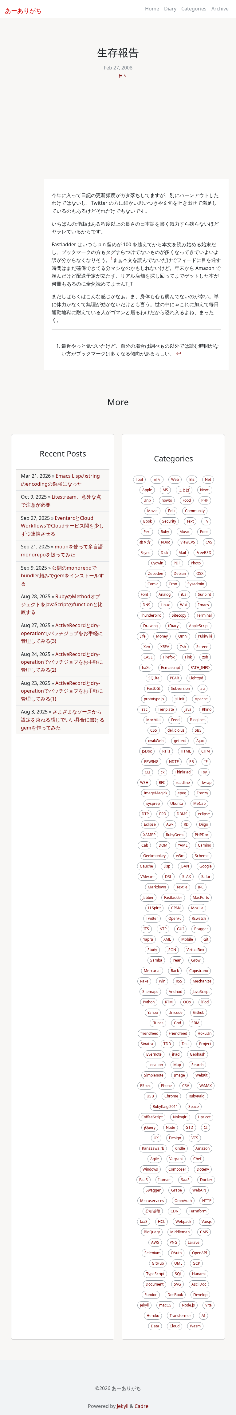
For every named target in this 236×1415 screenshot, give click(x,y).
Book (147, 521)
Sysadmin (195, 584)
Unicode (175, 1012)
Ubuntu (176, 803)
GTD (189, 1127)
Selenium (152, 1252)
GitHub (158, 1263)
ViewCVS (187, 542)
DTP (145, 813)
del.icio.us (175, 730)
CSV (185, 1085)
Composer (177, 1169)
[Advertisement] (118, 133)
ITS (146, 928)
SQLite (153, 678)
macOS (165, 1305)
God (177, 1023)
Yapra (148, 939)
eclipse (204, 813)
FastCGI (153, 688)
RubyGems (175, 834)
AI (203, 1315)
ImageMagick (155, 793)
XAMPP (149, 834)
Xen (147, 646)
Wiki (183, 604)
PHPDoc (202, 834)
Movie (152, 510)
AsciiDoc (198, 1284)
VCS (194, 1137)
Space (193, 1106)
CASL (148, 657)
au (202, 688)
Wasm (195, 1326)
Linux (165, 604)
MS (165, 489)
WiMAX (205, 1085)
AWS (155, 1242)
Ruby (165, 531)
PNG (173, 1242)
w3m (180, 855)
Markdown (157, 887)
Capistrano (198, 970)
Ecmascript (170, 667)
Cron (173, 584)
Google (205, 866)
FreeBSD (203, 552)
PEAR (174, 678)
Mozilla (197, 908)
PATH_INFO (200, 667)
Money (162, 636)
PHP (204, 500)
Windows (150, 1169)
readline (183, 782)
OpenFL (174, 918)
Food (187, 500)
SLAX (186, 876)
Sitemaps (150, 991)
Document (154, 1284)
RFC (162, 782)
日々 (123, 75)
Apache (201, 699)
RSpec (145, 1085)
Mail (182, 552)
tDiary (173, 625)
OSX (199, 573)
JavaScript (201, 991)
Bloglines (198, 719)
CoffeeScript (152, 1117)
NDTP (174, 761)
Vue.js (207, 1221)
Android (175, 991)
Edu (171, 510)
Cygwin (157, 563)
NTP (163, 928)
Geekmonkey (154, 855)
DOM (163, 845)
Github (198, 1012)
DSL (168, 876)
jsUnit (179, 699)
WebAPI (199, 1190)
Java (187, 709)
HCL (161, 1221)
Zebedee (155, 573)
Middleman (180, 1232)
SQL (178, 1273)
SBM (195, 1023)
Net (208, 479)
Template (166, 709)
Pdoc (204, 531)
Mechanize (202, 981)
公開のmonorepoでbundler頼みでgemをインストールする (62, 575)
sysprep (153, 803)
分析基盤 (152, 1211)
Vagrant (176, 1158)
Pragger (201, 928)
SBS (198, 730)
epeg (182, 793)
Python (149, 1002)
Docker (206, 1179)
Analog (165, 594)
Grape (176, 1190)
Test (185, 1043)
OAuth (176, 1252)
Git (205, 939)
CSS (153, 730)
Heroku (153, 1315)
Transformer (180, 1315)
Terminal (204, 615)
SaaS (185, 1179)
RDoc (165, 542)
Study (152, 949)
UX (156, 1137)
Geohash (197, 1054)
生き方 (145, 542)
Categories (193, 8)
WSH (144, 782)
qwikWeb (155, 740)
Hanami (199, 1273)
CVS (209, 542)
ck (162, 772)
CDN (175, 1211)
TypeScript (155, 1273)
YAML (182, 845)
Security (169, 521)
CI (205, 1127)
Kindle (180, 1148)
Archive (220, 8)
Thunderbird (150, 615)
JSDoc (147, 751)
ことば (184, 489)
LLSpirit (154, 908)
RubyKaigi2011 (165, 1106)
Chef (197, 1158)
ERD (162, 813)
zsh (205, 657)
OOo (187, 1002)
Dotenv (203, 1169)
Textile (181, 887)
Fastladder (173, 897)
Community (195, 510)
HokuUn (204, 1033)
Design (175, 1137)
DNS (146, 604)
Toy (204, 772)
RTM (169, 1002)
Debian (180, 573)
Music (184, 531)
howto (167, 500)
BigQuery (152, 1232)
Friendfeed (178, 1033)
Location (155, 1064)
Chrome (171, 1096)
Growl (196, 960)
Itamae (164, 1179)
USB (150, 1096)
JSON (171, 949)
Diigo (203, 824)
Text (190, 521)
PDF (177, 563)
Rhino (206, 709)
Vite (208, 1305)
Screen (202, 646)
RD (186, 824)
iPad (175, 1054)
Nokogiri (180, 1117)
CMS (204, 1232)
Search (197, 1064)
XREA (164, 646)
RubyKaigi (197, 1096)
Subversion (180, 688)
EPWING (151, 761)
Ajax (200, 740)
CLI (147, 772)
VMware (147, 876)
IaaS (144, 1221)
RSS (179, 981)
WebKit (201, 1075)
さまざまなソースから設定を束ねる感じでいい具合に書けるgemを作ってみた (62, 719)
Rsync (145, 552)
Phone (166, 1085)
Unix (147, 500)
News (205, 489)
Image (179, 1075)
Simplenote (153, 1075)
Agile (154, 1158)
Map (177, 1064)
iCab (144, 845)
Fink (188, 657)
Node (170, 1127)
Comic (153, 584)
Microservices (152, 1200)
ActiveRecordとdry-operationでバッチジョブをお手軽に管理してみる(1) (62, 691)
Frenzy (202, 793)
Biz (192, 479)
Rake (144, 981)
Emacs (203, 604)
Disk (164, 552)
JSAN (185, 866)
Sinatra (147, 1043)
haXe (146, 667)
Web (175, 479)
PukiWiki (205, 636)
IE (206, 761)
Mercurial (152, 970)
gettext (180, 740)
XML (167, 939)
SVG (177, 1284)
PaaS (143, 1179)
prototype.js (154, 699)
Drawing (150, 625)
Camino (204, 845)
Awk (169, 824)
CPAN (176, 908)
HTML (186, 751)
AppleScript (199, 625)
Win (162, 981)
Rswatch (199, 918)
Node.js (188, 1305)
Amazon (202, 1148)
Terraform (197, 1211)
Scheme (202, 855)
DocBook (175, 1294)
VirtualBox (195, 949)
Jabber (148, 897)
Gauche (146, 866)
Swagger (153, 1190)
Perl (147, 531)
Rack (175, 970)
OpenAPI (199, 1252)
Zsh (183, 646)
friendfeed (149, 1033)
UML (178, 1263)
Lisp (166, 866)
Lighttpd (196, 678)
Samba (156, 960)
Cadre (141, 1406)
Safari (206, 876)
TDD (167, 1043)
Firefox (169, 657)
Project (205, 1043)
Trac (144, 709)
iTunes (157, 1023)
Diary (170, 8)
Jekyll (144, 1305)
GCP (196, 1263)
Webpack (183, 1221)
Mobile (187, 939)
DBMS (182, 813)
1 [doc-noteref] (112, 258)
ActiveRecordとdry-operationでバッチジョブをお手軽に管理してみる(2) (62, 662)
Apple (147, 489)
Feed (175, 719)
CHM (205, 751)
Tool (139, 479)
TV (206, 521)
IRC (201, 887)
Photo (196, 563)
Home (152, 8)
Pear (177, 960)
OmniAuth (183, 1200)
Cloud (174, 1326)
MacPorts (201, 897)
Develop (200, 1294)
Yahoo (153, 1012)
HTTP (206, 1200)
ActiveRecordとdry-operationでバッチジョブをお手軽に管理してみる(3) (62, 633)
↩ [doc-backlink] (178, 353)
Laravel (194, 1242)
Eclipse (150, 824)
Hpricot (204, 1117)
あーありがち (20, 9)
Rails (166, 751)
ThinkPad (183, 772)
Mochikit (153, 719)
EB (191, 761)
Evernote (154, 1054)
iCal (184, 594)
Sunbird (204, 594)
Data (155, 1326)
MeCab (199, 803)
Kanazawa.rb (153, 1148)
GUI (180, 928)
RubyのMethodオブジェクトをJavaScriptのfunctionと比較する (62, 604)
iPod (205, 1002)
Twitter (152, 918)
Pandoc (150, 1294)
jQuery (149, 1127)
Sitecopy (179, 615)
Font (144, 594)
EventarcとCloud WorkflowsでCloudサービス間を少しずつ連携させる (62, 526)
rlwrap (205, 782)
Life (143, 636)
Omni (182, 636)
